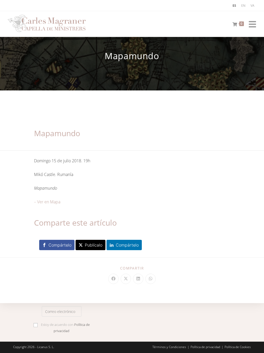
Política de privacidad (205, 347)
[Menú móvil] (250, 23)
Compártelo (59, 245)
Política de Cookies (238, 347)
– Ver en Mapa (47, 202)
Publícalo (93, 245)
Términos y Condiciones (169, 347)
